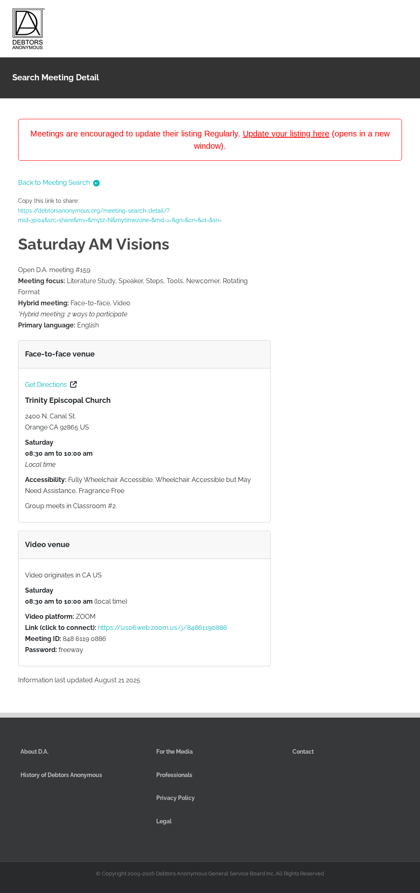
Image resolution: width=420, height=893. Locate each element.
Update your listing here (286, 133)
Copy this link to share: (119, 210)
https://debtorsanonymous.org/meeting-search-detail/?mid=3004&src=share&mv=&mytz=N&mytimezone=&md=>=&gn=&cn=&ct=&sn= (119, 215)
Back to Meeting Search (54, 182)
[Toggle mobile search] (389, 15)
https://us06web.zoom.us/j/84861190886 (162, 628)
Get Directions (46, 385)
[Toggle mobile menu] (404, 15)
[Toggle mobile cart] (375, 15)
